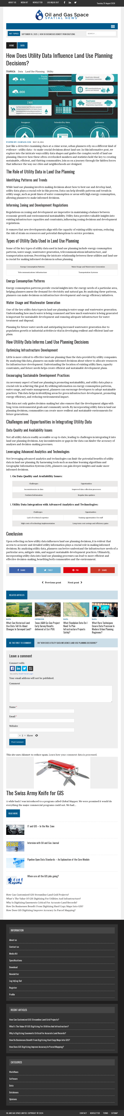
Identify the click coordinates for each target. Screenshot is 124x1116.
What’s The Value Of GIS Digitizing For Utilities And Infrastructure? (43, 898)
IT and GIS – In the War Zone (40, 826)
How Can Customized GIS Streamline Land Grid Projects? (37, 894)
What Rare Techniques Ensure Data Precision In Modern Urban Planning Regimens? (103, 627)
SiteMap (114, 1113)
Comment (14, 683)
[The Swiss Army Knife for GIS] (62, 786)
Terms (105, 1113)
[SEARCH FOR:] (101, 33)
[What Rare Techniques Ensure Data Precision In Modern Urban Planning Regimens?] (105, 614)
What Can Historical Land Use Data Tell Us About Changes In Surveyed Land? (18, 626)
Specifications (15, 960)
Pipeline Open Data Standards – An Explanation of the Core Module (58, 859)
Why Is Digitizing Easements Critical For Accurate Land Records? (41, 902)
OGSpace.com (24, 142)
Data (8, 619)
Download (13, 967)
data (20, 71)
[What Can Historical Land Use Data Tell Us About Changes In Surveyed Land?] (19, 615)
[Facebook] (64, 2)
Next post (73, 582)
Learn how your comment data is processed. (73, 754)
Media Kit (24, 2)
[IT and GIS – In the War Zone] (15, 833)
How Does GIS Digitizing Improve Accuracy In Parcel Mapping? (40, 910)
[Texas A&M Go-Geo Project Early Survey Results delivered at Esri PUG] (48, 615)
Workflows (13, 1071)
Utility (50, 71)
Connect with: (17, 663)
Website (13, 726)
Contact (83, 1113)
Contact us (14, 946)
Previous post (53, 582)
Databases (13, 1092)
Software (13, 1078)
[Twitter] (75, 2)
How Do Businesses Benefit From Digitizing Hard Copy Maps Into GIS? (44, 906)
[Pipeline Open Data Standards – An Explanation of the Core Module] (15, 866)
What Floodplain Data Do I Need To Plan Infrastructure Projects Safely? (75, 627)
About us (12, 2)
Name (12, 707)
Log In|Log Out (53, 2)
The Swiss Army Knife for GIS (35, 793)
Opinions (39, 619)
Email (12, 716)
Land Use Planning (35, 71)
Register (13, 987)
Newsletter (37, 2)
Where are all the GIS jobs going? (43, 876)
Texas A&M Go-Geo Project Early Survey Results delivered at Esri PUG (47, 626)
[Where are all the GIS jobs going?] (15, 882)
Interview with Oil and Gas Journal (43, 843)
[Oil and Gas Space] (62, 15)
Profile (12, 994)
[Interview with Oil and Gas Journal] (15, 849)
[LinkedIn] (69, 2)
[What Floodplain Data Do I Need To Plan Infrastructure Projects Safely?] (76, 614)
